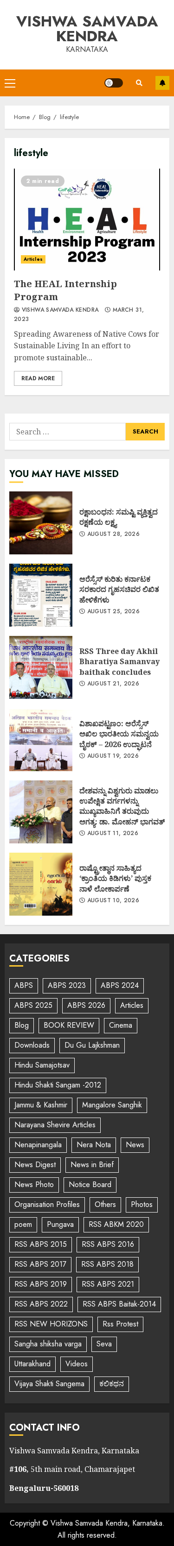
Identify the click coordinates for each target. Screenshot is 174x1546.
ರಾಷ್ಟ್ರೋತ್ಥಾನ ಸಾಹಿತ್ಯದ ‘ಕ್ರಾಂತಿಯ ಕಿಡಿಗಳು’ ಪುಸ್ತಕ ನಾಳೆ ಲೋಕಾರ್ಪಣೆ (40, 884)
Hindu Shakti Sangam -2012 (57, 1085)
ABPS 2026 (86, 1005)
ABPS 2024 (120, 985)
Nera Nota (94, 1144)
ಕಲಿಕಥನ (111, 1383)
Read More (38, 378)
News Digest (35, 1164)
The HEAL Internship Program (87, 219)
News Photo (34, 1184)
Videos (76, 1363)
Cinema (120, 1025)
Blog (21, 1025)
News (135, 1144)
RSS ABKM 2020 (116, 1224)
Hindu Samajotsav (42, 1065)
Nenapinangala (38, 1144)
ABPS (23, 985)
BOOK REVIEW (69, 1025)
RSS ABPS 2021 (108, 1284)
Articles (33, 259)
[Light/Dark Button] (113, 83)
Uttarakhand (32, 1363)
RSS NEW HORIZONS (51, 1324)
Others (105, 1204)
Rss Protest (120, 1324)
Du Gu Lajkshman (92, 1045)
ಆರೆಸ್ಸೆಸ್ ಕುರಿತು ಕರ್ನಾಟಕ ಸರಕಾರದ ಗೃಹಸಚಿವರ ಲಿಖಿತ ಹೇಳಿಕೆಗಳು (40, 595)
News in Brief (92, 1164)
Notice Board (90, 1184)
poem (23, 1224)
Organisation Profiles (47, 1204)
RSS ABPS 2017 (40, 1264)
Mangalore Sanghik (112, 1105)
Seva (104, 1344)
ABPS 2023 (67, 985)
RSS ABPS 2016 (108, 1244)
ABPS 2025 (33, 1005)
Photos (142, 1204)
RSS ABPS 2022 (41, 1304)
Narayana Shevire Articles (55, 1124)
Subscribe (162, 83)
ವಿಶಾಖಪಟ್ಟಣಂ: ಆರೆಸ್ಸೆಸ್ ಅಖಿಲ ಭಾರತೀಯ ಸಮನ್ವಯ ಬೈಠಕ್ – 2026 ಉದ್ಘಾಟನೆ (40, 739)
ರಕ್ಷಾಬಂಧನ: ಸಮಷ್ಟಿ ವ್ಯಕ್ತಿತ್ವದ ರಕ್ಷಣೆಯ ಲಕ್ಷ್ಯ (40, 522)
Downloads (32, 1045)
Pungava (60, 1224)
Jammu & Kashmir (40, 1105)
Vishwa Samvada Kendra (87, 29)
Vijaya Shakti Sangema (49, 1383)
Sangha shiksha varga (48, 1344)
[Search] (139, 83)
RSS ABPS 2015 (40, 1244)
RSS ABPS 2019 (40, 1284)
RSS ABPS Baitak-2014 (119, 1304)
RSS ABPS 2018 (107, 1264)
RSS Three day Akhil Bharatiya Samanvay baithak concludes (40, 667)
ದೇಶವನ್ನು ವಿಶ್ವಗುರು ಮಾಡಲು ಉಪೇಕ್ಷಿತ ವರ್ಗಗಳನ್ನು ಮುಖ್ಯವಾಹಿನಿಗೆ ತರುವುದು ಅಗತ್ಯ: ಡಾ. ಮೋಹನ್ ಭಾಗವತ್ (40, 811)
